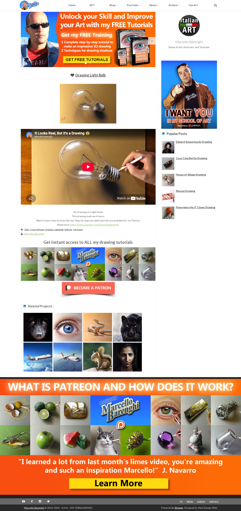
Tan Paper (78, 229)
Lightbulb (59, 229)
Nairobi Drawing (127, 356)
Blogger (179, 507)
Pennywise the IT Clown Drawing (195, 207)
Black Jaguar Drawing (127, 328)
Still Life (68, 229)
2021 (26, 229)
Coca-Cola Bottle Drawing (191, 158)
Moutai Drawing (185, 191)
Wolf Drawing (38, 326)
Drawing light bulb (91, 75)
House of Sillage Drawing (191, 174)
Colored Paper (37, 229)
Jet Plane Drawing (38, 356)
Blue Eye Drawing (67, 326)
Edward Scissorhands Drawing (194, 141)
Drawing (49, 229)
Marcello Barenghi (34, 507)
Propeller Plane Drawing (68, 358)
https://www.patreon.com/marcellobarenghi (94, 224)
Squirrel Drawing (97, 356)
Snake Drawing (97, 326)
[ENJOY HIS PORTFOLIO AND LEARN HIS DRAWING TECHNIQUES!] (36, 5)
